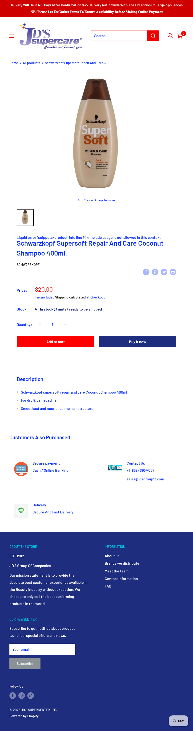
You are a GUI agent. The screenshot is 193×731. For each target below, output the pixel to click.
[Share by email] (173, 271)
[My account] (170, 35)
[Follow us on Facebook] (12, 695)
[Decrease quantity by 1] (40, 324)
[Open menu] (11, 36)
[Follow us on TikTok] (30, 695)
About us (112, 555)
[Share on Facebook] (146, 271)
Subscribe (24, 663)
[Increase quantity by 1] (65, 324)
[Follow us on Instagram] (21, 695)
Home (13, 63)
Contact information (121, 578)
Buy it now (137, 341)
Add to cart (55, 341)
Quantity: (24, 324)
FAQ (108, 586)
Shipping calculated (70, 297)
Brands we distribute (122, 563)
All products (31, 63)
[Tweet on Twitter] (164, 271)
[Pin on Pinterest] (155, 271)
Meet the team (117, 571)
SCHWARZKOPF (28, 265)
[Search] (153, 35)
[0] (180, 35)
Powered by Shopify (24, 716)
